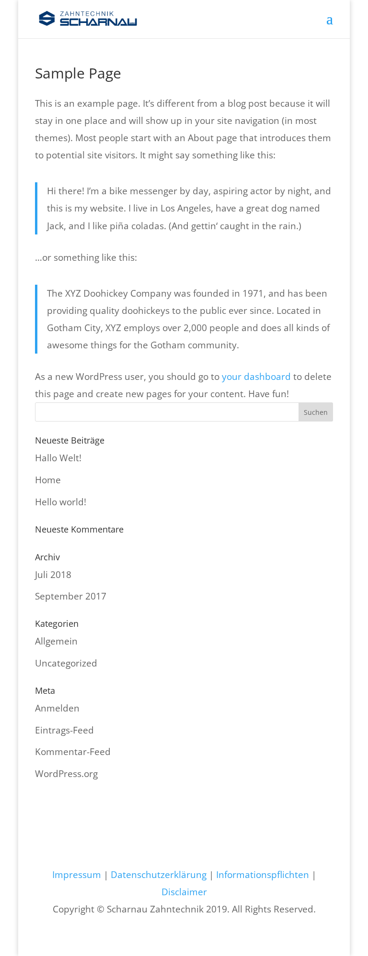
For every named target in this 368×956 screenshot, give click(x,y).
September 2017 (70, 596)
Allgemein (56, 641)
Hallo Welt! (58, 458)
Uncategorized (66, 663)
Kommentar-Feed (73, 751)
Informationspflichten (262, 874)
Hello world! (60, 502)
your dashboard (256, 376)
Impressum (76, 874)
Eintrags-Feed (64, 730)
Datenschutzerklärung (159, 874)
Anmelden (57, 708)
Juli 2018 (53, 574)
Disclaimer (184, 892)
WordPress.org (66, 773)
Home (48, 480)
